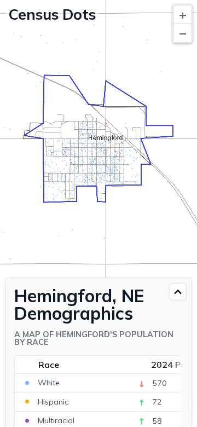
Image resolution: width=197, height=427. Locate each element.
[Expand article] (178, 292)
